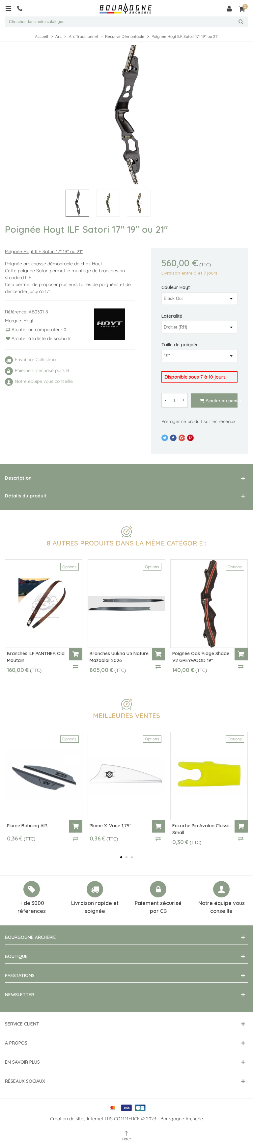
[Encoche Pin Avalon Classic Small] (209, 776)
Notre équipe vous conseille (221, 907)
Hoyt (28, 321)
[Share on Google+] (182, 438)
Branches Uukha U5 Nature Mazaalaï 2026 (119, 657)
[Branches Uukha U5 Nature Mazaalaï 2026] (126, 603)
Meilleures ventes (126, 715)
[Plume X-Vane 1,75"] (126, 776)
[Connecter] (229, 8)
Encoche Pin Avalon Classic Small (201, 829)
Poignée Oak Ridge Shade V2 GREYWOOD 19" (200, 657)
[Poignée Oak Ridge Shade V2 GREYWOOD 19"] (209, 603)
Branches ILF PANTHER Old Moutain (36, 657)
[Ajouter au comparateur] (75, 666)
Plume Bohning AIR (27, 826)
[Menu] (10, 8)
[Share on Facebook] (173, 438)
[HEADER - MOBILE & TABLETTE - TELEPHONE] (22, 8)
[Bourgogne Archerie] (125, 8)
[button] (121, 857)
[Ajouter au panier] (75, 654)
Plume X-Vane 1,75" (110, 826)
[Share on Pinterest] (190, 438)
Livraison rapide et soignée (95, 907)
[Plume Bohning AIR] (43, 776)
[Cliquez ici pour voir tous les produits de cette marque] (109, 324)
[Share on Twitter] (164, 438)
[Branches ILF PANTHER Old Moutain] (43, 603)
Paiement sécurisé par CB (158, 907)
